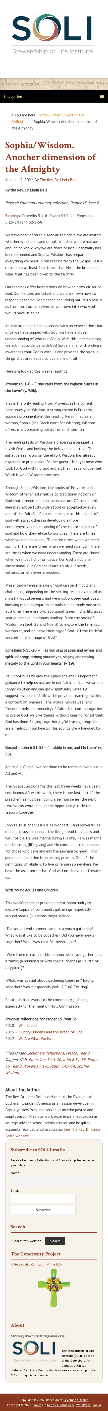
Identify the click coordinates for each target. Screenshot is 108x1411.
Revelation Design (76, 1400)
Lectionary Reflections (45, 1052)
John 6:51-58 (74, 1059)
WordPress (83, 1405)
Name (15, 1173)
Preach (71, 1052)
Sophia (83, 1066)
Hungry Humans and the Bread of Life (50, 1031)
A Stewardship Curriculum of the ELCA (36, 1264)
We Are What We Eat (36, 1038)
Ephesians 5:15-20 (45, 1059)
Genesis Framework (60, 1405)
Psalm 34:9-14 (62, 1066)
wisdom (12, 1072)
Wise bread (28, 1025)
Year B (84, 1052)
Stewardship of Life (54, 34)
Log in (97, 1405)
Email (15, 1190)
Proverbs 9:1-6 (35, 1066)
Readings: (13, 215)
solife (37, 1405)
